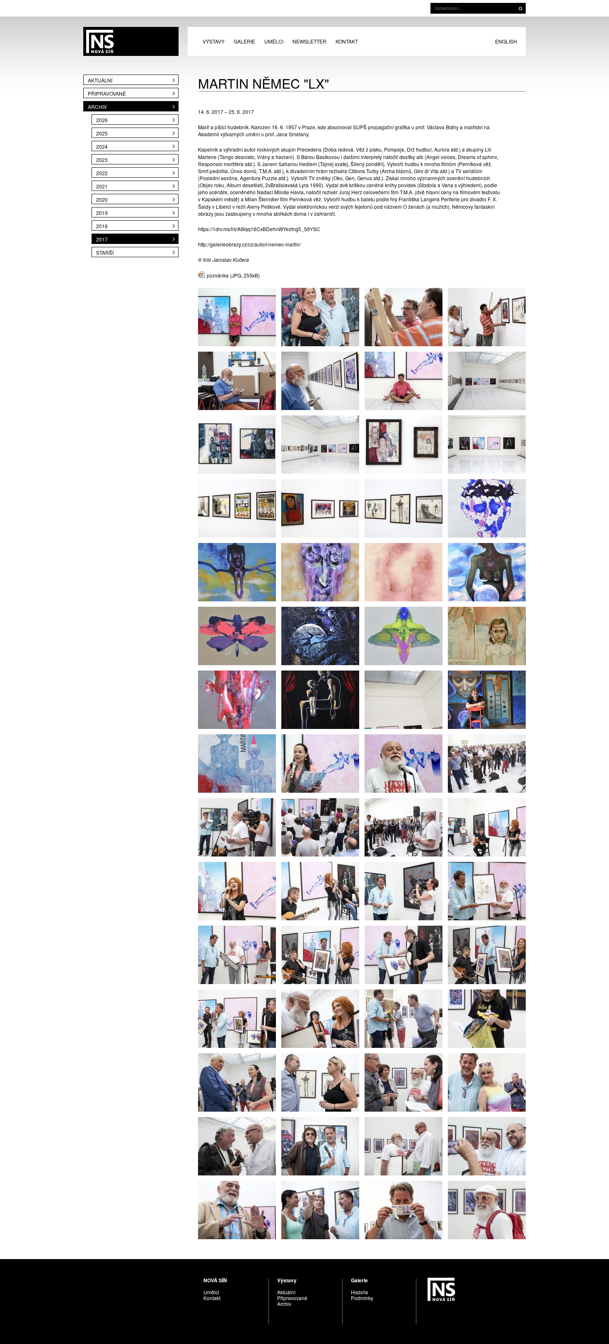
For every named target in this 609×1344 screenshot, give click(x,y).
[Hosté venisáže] (487, 1081)
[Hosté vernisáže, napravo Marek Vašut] (237, 1145)
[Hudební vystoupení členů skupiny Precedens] (487, 826)
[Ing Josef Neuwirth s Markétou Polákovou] (237, 1081)
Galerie (244, 41)
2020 (102, 199)
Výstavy (214, 41)
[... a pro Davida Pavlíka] (487, 954)
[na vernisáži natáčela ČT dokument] (403, 890)
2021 (102, 186)
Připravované (107, 93)
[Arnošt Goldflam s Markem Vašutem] (403, 1145)
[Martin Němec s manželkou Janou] (320, 316)
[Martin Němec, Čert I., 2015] (237, 698)
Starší (105, 252)
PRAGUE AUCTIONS (131, 41)
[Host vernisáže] (487, 1017)
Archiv (97, 106)
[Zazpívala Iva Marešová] (237, 890)
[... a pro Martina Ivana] (403, 954)
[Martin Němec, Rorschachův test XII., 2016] (237, 635)
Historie (359, 1292)
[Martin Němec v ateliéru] (487, 698)
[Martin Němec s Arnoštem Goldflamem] (487, 890)
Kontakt (347, 41)
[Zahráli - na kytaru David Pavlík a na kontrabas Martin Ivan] (320, 890)
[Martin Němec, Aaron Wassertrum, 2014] (320, 571)
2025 (102, 133)
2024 (102, 146)
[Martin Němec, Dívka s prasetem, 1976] (487, 635)
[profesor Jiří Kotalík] (237, 1209)
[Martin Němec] (237, 316)
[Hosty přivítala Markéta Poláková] (320, 762)
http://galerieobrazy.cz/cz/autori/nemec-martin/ (249, 244)
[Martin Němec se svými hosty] (320, 1209)
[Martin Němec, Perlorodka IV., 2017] (320, 635)
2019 (102, 212)
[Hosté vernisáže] (320, 1081)
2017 (102, 239)
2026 (102, 119)
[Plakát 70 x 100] (237, 762)
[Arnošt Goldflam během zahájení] (237, 826)
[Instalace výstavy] (403, 316)
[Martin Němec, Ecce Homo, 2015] (487, 507)
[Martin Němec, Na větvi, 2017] (237, 571)
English (506, 41)
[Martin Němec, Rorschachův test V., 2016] (403, 635)
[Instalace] (487, 380)
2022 (102, 172)
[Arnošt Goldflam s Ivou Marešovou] (320, 1017)
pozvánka (218, 275)
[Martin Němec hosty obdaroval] (237, 954)
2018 (102, 225)
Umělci (273, 41)
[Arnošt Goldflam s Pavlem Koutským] (487, 1145)
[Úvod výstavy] (320, 826)
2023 (102, 159)
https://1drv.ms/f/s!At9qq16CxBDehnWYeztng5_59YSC (259, 228)
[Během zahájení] (487, 762)
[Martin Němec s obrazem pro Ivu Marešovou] (320, 954)
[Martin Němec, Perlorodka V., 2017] (487, 571)
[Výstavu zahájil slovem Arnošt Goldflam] (403, 762)
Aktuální (100, 80)
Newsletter (309, 41)
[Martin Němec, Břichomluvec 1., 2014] (403, 571)
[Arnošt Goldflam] (237, 380)
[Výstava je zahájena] (237, 1017)
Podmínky (362, 1297)
